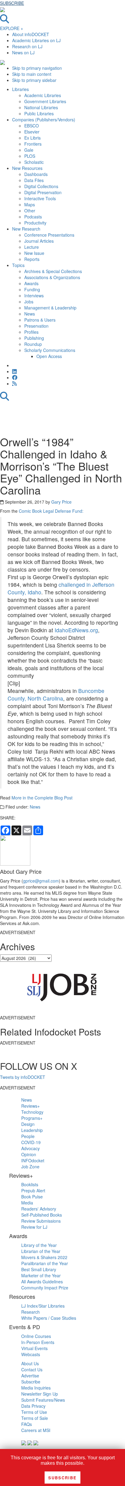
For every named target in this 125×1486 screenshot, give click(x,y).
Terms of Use (34, 1412)
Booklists (29, 1184)
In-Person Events (37, 1342)
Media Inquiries (36, 1388)
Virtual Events (34, 1348)
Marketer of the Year (41, 1275)
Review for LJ (34, 1227)
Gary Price (61, 502)
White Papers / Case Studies (48, 1318)
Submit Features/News (43, 1400)
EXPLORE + (11, 28)
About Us (30, 1363)
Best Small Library (38, 1269)
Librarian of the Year (40, 1251)
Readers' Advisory (38, 1209)
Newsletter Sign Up (39, 1394)
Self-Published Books (41, 1215)
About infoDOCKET (30, 34)
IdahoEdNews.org (76, 630)
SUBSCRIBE (12, 3)
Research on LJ (27, 46)
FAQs (26, 1424)
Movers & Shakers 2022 (44, 1257)
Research (30, 1312)
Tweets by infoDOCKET (22, 1077)
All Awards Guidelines (42, 1281)
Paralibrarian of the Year (44, 1263)
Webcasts (30, 1354)
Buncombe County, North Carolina (56, 694)
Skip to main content (31, 74)
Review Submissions (41, 1221)
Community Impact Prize (44, 1288)
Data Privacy (33, 1406)
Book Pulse (32, 1197)
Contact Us (31, 1369)
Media (27, 1203)
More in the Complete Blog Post (42, 798)
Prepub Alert (33, 1190)
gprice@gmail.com (41, 881)
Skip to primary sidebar (34, 80)
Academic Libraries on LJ (36, 40)
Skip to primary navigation (37, 68)
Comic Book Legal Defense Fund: (51, 511)
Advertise (30, 1376)
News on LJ (23, 52)
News (35, 807)
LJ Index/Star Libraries (43, 1306)
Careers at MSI (35, 1430)
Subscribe (30, 1382)
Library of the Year (39, 1245)
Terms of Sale (34, 1418)
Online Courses (36, 1336)
